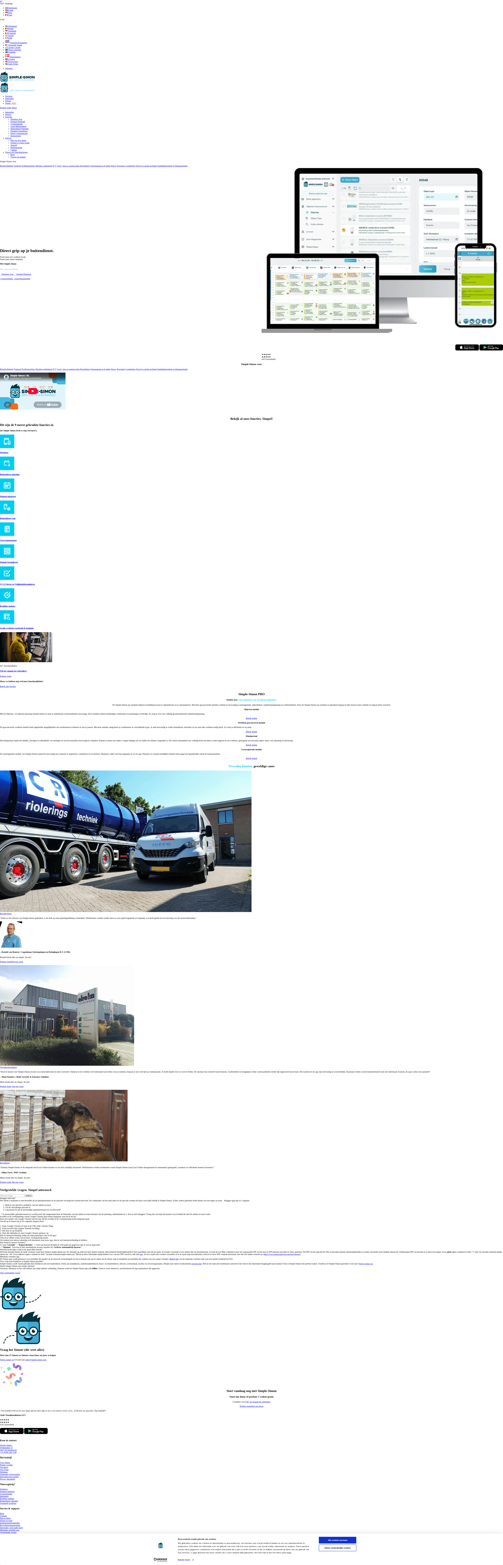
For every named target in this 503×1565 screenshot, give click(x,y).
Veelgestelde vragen (8, 1532)
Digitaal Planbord (17, 122)
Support (13, 145)
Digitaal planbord (7, 1492)
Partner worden (6, 1465)
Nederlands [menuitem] (12, 8)
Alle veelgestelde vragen (10, 1273)
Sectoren (8, 96)
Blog (12, 155)
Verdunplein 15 (6, 1448)
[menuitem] (11, 8)
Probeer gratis (5, 108)
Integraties (9, 98)
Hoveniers (121, 166)
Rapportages (15, 136)
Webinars (4, 1472)
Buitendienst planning (9, 1501)
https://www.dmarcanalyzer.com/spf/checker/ (282, 1254)
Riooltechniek (6, 914)
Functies (8, 117)
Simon (10, 103)
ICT (54, 166)
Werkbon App (16, 119)
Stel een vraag (17, 962)
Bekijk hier (174, 1259)
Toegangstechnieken (8, 1067)
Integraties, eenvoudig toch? (11, 1528)
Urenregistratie (16, 124)
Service (8, 138)
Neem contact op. (366, 1264)
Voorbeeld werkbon (8, 1503)
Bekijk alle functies (8, 686)
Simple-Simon (6, 1445)
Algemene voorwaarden (10, 1474)
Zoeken (28, 1196)
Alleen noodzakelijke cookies (337, 1548)
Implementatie (16, 147)
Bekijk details (251, 718)
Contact (13, 150)
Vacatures (4, 1467)
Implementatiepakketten (10, 1523)
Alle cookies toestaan (337, 1540)
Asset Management (18, 126)
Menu (14, 108)
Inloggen (9, 68)
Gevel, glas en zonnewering (68, 166)
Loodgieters (131, 166)
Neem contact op (7, 1360)
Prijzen (8, 101)
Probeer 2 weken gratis (19, 143)
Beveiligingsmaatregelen (10, 1525)
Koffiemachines (28, 166)
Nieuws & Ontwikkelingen (16, 152)
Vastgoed (17, 166)
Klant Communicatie (19, 133)
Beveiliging (85, 166)
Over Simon (5, 1462)
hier (141, 1254)
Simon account (6, 1521)
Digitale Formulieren (19, 131)
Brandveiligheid (6, 166)
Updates (3, 1516)
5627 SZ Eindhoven (8, 1450)
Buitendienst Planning (19, 129)
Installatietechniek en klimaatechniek (172, 166)
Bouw (113, 166)
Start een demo (257, 1406)
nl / (1, 1)
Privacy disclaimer (7, 1479)
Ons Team (4, 1470)
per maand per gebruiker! (13, 671)
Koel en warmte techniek (146, 166)
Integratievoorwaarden (9, 1477)
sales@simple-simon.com (35, 1360)
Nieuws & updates (18, 157)
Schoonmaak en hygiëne (100, 166)
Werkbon (4, 1489)
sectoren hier (196, 1264)
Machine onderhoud (43, 166)
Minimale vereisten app (9, 1530)
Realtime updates (7, 1499)
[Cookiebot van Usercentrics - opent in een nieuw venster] (160, 1560)
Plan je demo (5, 1518)
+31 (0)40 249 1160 (8, 1452)
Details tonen (184, 1560)
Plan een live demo (18, 140)
